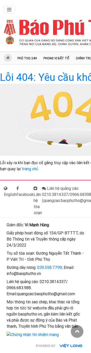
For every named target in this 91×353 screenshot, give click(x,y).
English (10, 194)
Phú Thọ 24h (27, 58)
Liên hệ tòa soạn (38, 203)
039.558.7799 (49, 267)
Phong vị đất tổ (56, 58)
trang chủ (30, 168)
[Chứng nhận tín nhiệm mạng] (33, 334)
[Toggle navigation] (9, 9)
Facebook (25, 194)
